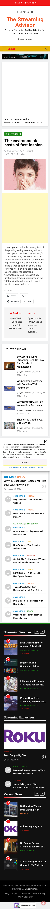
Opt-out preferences (14, 467)
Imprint (40, 467)
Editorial (21, 477)
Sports (30, 541)
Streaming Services (29, 650)
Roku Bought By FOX (15, 755)
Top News (31, 555)
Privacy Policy (30, 3)
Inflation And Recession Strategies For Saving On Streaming (32, 685)
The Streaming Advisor (25, 22)
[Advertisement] (25, 91)
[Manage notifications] (43, 903)
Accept (25, 462)
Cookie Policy (39, 893)
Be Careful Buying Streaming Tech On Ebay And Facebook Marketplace (29, 773)
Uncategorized (13, 134)
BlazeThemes (31, 889)
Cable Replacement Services (25, 524)
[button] (45, 441)
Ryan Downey (12, 150)
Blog (7, 893)
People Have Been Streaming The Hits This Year (32, 701)
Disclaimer (25, 893)
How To (30, 611)
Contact (18, 3)
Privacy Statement (30, 467)
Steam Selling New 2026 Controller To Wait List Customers (33, 865)
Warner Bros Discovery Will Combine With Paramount (29, 384)
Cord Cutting (10, 477)
